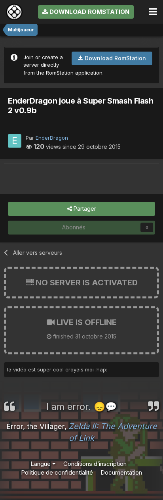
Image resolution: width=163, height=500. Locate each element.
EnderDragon (52, 138)
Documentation (121, 472)
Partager (84, 208)
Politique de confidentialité (57, 472)
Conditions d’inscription (95, 463)
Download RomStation (88, 11)
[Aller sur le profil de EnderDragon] (14, 141)
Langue (41, 463)
